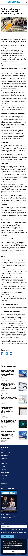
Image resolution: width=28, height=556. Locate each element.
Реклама (3, 478)
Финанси (3, 461)
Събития (3, 466)
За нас (2, 481)
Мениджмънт (4, 377)
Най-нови (3, 450)
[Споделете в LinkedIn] (10, 353)
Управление (4, 463)
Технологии (4, 458)
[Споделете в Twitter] (6, 353)
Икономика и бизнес (6, 452)
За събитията (4, 469)
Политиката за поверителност (18, 532)
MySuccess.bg (4, 483)
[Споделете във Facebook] (2, 353)
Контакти (4, 475)
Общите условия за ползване (17, 529)
